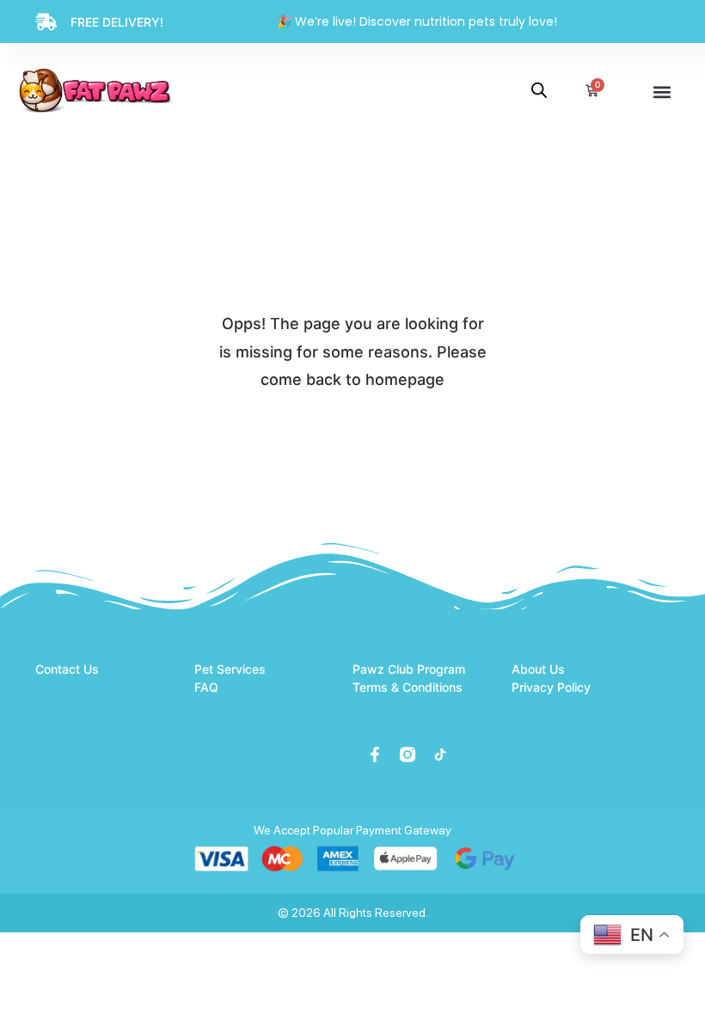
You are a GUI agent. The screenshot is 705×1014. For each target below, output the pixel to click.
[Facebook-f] (375, 754)
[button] (662, 91)
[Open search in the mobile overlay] (539, 89)
